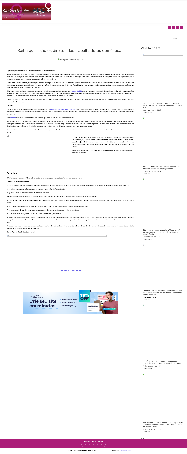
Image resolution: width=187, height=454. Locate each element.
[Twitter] (177, 27)
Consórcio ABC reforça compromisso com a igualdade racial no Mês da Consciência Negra (162, 362)
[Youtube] (181, 27)
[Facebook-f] (169, 27)
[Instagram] (173, 27)
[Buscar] (181, 39)
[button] (4, 283)
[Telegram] (97, 445)
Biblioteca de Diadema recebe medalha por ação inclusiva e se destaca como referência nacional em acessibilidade (163, 424)
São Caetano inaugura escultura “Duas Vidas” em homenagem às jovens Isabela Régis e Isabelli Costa (161, 232)
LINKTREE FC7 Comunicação (70, 270)
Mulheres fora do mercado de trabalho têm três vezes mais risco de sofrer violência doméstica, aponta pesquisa (162, 292)
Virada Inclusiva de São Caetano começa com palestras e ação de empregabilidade (161, 167)
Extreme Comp (125, 450)
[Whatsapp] (101, 445)
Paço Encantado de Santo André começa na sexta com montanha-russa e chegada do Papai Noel (162, 105)
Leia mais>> (147, 112)
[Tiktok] (105, 445)
